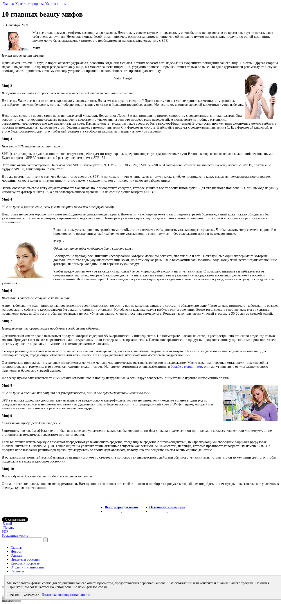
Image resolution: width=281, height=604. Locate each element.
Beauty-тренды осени (121, 507)
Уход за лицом (56, 3)
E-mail (7, 523)
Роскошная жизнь (15, 535)
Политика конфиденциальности (66, 595)
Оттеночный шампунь (167, 507)
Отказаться (31, 595)
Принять (14, 595)
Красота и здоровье (29, 3)
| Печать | (8, 527)
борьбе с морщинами (186, 366)
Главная (8, 3)
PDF (5, 531)
